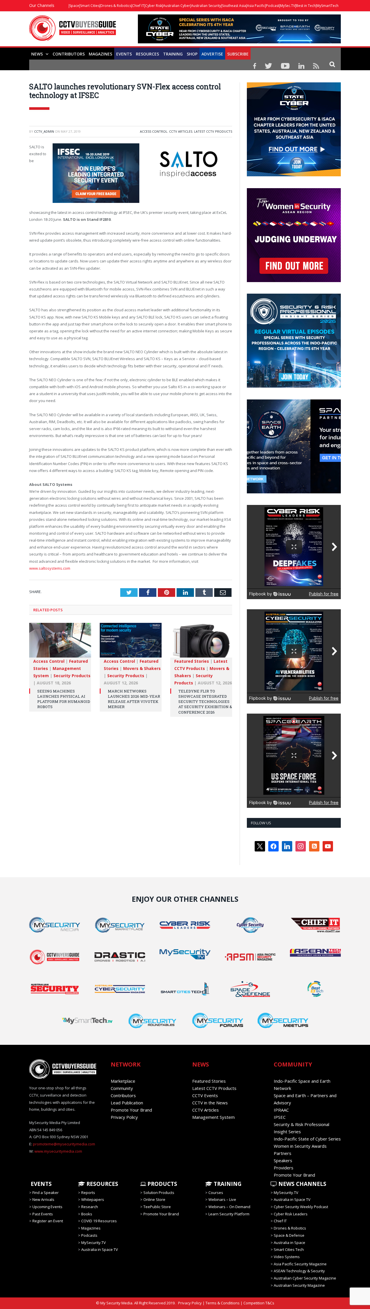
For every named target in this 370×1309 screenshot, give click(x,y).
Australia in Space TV (99, 1249)
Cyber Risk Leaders (291, 1214)
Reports (88, 1192)
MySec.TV (287, 5)
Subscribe (238, 54)
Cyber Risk (153, 5)
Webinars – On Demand (229, 1206)
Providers (283, 1168)
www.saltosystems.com (49, 568)
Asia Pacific (256, 5)
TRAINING (173, 54)
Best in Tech (306, 5)
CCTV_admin (44, 131)
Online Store (154, 1199)
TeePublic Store (157, 1206)
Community (122, 1088)
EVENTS (40, 1184)
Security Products (71, 675)
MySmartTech (327, 5)
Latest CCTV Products (213, 131)
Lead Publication (127, 1103)
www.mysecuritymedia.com (58, 1151)
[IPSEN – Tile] (294, 492)
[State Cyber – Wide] (239, 42)
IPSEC (280, 1117)
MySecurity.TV (93, 1242)
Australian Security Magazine (299, 1285)
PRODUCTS (161, 1184)
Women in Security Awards (300, 1146)
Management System (213, 1117)
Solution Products (158, 1192)
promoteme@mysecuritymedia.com (64, 1144)
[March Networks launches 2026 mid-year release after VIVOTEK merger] (131, 643)
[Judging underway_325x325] (294, 280)
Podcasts (89, 1235)
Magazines (100, 54)
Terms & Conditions (223, 1303)
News (37, 54)
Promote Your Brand (131, 1110)
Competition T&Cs (258, 1303)
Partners (282, 1153)
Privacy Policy (124, 1117)
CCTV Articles (180, 131)
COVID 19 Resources (99, 1220)
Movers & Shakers (142, 668)
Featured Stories (191, 661)
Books (86, 1214)
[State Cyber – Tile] (294, 174)
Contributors (69, 54)
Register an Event (47, 1220)
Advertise (212, 54)
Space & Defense (289, 1235)
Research (89, 1206)
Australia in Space (289, 1242)
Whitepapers (92, 1199)
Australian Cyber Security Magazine (305, 1278)
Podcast (272, 5)
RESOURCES (147, 54)
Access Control (153, 131)
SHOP (192, 54)
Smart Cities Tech (289, 1249)
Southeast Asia (234, 5)
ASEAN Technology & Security (299, 1270)
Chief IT (138, 5)
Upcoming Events (47, 1206)
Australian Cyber (176, 5)
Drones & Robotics (115, 5)
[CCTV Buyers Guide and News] (72, 31)
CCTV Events (205, 1095)
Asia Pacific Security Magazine (300, 1264)
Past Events (42, 1214)
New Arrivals (43, 1199)
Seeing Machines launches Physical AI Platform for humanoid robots (63, 699)
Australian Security (206, 5)
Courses (215, 1192)
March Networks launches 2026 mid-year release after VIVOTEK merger (134, 699)
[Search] (332, 64)
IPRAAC (281, 1110)
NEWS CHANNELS (301, 1184)
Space (74, 5)
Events (124, 54)
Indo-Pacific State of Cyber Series (307, 1139)
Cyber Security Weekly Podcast (301, 1206)
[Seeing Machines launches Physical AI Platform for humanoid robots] (60, 643)
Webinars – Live (222, 1199)
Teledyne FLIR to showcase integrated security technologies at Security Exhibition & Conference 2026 (205, 701)
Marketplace (123, 1081)
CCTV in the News (210, 1103)
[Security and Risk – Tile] (294, 386)
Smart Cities (89, 5)
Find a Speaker (45, 1192)
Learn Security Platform (228, 1214)
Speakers (283, 1160)
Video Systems (287, 1256)
